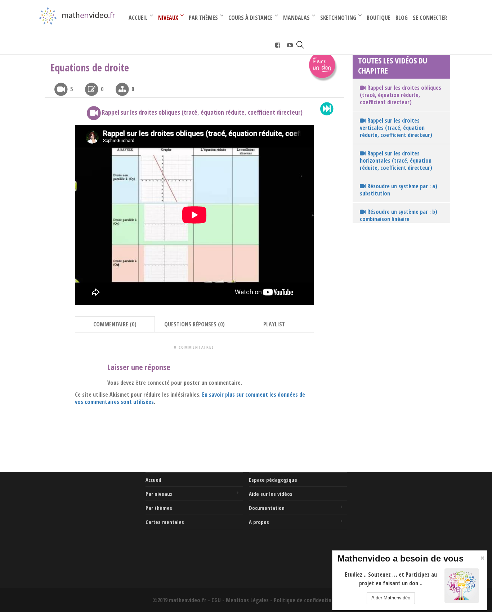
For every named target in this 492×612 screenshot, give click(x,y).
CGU (216, 600)
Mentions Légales (247, 600)
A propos (259, 521)
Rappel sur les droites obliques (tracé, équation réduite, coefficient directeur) (400, 95)
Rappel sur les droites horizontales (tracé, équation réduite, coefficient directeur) (396, 160)
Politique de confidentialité (307, 600)
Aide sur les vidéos (270, 493)
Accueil (153, 479)
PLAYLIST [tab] (274, 324)
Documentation (267, 507)
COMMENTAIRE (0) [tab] (115, 324)
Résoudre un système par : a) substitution (398, 189)
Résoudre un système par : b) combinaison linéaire (398, 215)
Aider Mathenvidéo (390, 597)
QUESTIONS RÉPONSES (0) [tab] (194, 324)
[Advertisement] (91, 517)
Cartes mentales (165, 521)
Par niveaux (159, 493)
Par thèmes (159, 507)
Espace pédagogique (273, 479)
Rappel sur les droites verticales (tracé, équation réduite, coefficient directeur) (396, 127)
